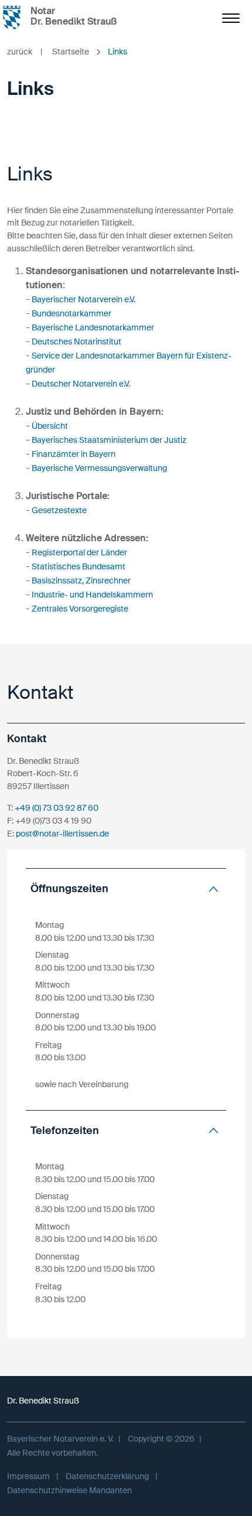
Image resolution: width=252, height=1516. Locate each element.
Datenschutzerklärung (107, 1476)
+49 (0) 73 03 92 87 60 (56, 808)
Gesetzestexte (59, 510)
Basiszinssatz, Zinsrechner (81, 580)
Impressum (28, 1476)
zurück (25, 51)
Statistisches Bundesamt (78, 566)
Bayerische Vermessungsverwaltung (99, 468)
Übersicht (50, 426)
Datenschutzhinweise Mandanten (69, 1490)
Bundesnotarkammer (71, 313)
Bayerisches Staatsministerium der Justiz (109, 440)
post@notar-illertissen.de (62, 833)
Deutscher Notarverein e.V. (81, 383)
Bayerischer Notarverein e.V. (83, 299)
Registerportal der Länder (79, 552)
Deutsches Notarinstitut (76, 341)
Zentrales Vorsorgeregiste (80, 608)
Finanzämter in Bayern (73, 454)
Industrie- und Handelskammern (92, 594)
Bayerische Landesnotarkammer (93, 327)
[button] (126, 889)
